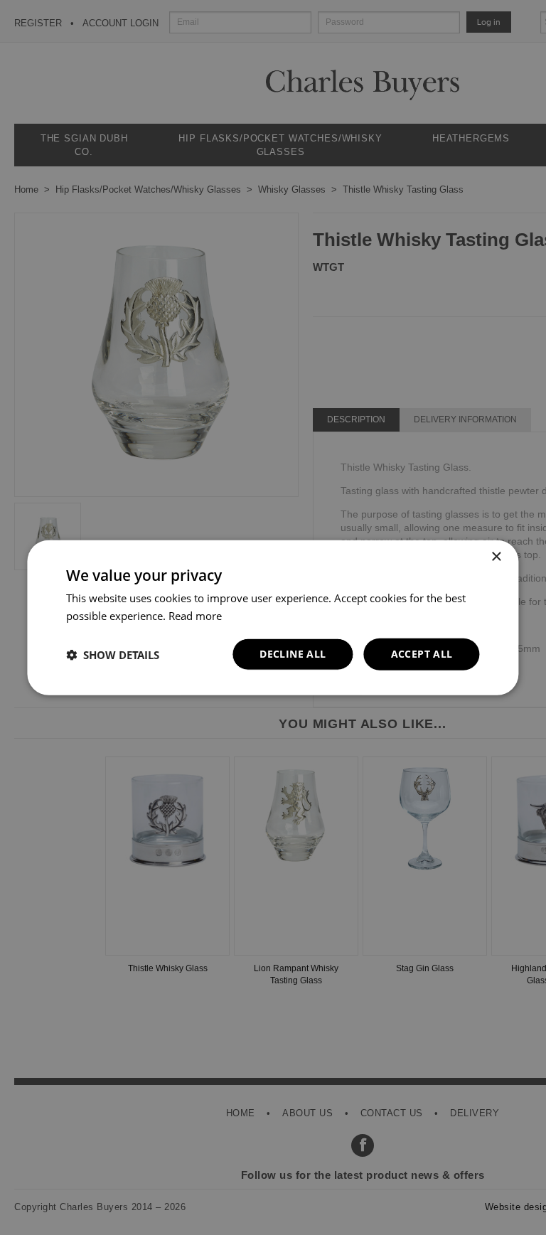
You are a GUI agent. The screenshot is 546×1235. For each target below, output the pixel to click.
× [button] (496, 556)
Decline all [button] (292, 654)
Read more (195, 615)
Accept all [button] (422, 654)
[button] (112, 654)
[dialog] (273, 617)
